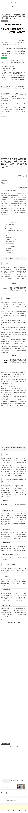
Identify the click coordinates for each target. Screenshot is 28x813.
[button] (25, 385)
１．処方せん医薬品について (10, 224)
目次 (12, 222)
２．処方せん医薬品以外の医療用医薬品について (14, 230)
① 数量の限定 (9, 237)
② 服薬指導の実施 (10, 250)
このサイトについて (14, 808)
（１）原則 (7, 226)
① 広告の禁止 (9, 248)
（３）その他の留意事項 (10, 246)
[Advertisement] (14, 138)
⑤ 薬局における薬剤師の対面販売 (13, 244)
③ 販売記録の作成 (10, 241)
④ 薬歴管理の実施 (10, 243)
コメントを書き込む (14, 797)
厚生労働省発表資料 (6, 743)
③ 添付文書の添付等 (10, 252)
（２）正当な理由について (10, 228)
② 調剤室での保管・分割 (11, 239)
